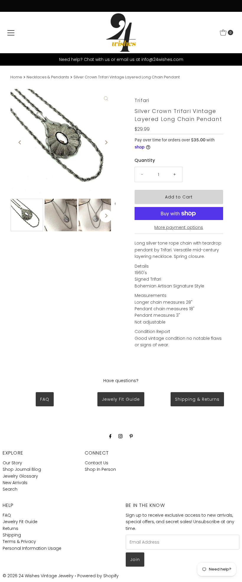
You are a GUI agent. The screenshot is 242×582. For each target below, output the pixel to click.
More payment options (178, 227)
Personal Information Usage (32, 548)
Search (10, 489)
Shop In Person (100, 469)
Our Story (12, 463)
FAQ (44, 399)
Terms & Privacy (19, 541)
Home (16, 77)
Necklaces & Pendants (48, 77)
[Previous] (20, 142)
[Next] (105, 142)
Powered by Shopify (98, 576)
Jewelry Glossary (20, 476)
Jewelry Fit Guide (20, 522)
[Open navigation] (11, 32)
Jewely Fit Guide (121, 399)
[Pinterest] (131, 436)
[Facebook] (110, 436)
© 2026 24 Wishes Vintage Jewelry (39, 576)
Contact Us (96, 463)
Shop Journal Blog (22, 469)
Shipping (12, 535)
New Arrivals (15, 483)
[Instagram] (120, 436)
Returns (10, 528)
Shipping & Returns (197, 399)
